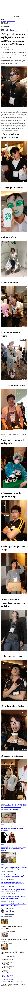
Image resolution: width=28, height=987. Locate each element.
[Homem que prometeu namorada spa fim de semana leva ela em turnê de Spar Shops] (8, 863)
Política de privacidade (8, 979)
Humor (2, 824)
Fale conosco (6, 976)
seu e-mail (16, 25)
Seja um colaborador (8, 975)
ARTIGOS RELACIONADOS (8, 809)
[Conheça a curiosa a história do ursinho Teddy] (4, 949)
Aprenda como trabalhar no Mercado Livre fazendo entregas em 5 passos (13, 904)
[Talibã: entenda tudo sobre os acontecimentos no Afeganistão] (4, 936)
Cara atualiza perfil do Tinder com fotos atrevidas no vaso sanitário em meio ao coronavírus (12, 828)
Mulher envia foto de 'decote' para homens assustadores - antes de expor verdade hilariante (13, 848)
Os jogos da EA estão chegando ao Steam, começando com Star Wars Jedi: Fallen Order (13, 806)
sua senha (16, 18)
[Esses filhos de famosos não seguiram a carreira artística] (4, 923)
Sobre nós (5, 978)
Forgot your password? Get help (8, 21)
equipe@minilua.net (9, 914)
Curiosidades (3, 931)
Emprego (3, 879)
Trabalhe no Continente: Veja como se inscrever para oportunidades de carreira (13, 882)
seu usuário (16, 16)
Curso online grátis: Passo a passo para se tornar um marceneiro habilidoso (13, 890)
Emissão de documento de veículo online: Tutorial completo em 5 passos (13, 897)
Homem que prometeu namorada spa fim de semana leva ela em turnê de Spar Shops (14, 868)
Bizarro (2, 844)
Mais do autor (19, 809)
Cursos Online (4, 893)
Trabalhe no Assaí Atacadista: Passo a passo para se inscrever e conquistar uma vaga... (13, 875)
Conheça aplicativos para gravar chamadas (16, 804)
